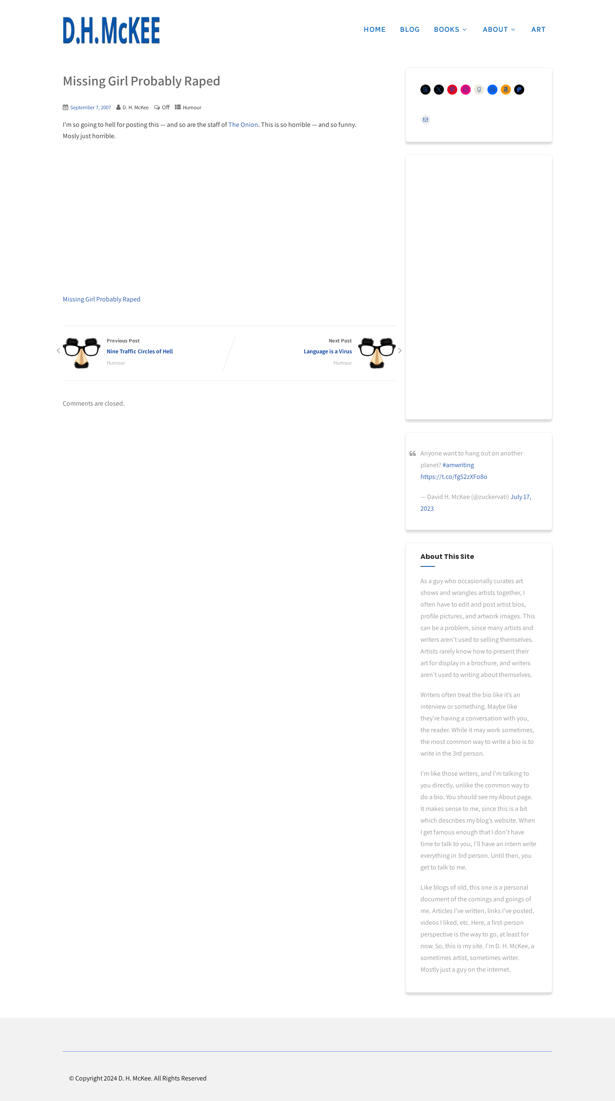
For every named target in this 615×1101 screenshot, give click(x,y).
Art (538, 29)
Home (375, 29)
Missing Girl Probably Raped (102, 299)
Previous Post (140, 346)
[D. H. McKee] (111, 30)
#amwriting (458, 464)
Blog (410, 29)
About (495, 29)
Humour (192, 107)
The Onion (243, 124)
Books (447, 29)
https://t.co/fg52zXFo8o (453, 476)
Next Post (328, 346)
